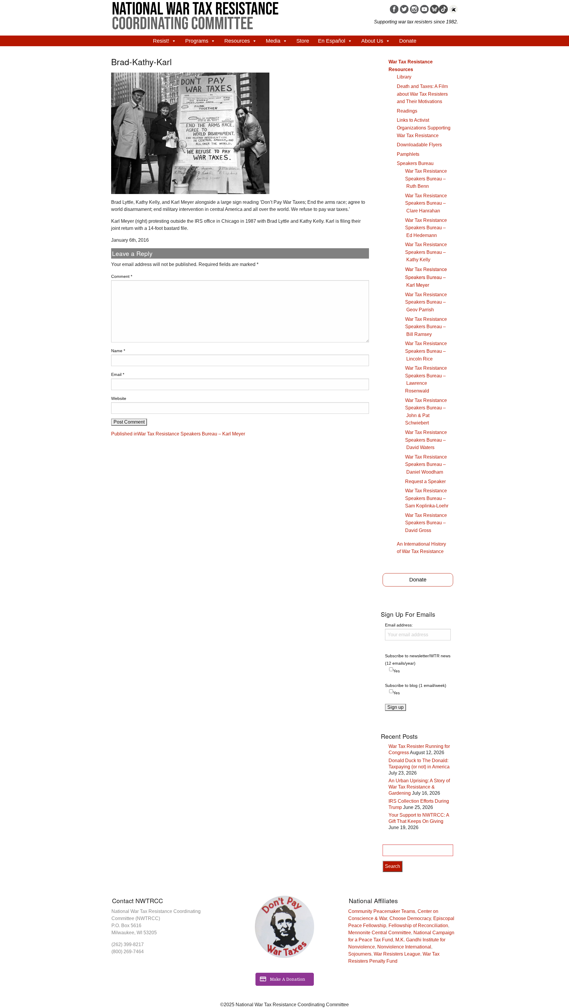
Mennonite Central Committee (379, 932)
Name (118, 350)
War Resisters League (397, 953)
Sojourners (359, 953)
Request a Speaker (425, 481)
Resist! (161, 41)
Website (118, 398)
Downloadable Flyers (419, 144)
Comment (121, 276)
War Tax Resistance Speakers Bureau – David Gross (426, 523)
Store (302, 41)
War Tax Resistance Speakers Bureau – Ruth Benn (426, 179)
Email (117, 374)
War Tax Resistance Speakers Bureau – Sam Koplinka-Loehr (426, 498)
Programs (196, 41)
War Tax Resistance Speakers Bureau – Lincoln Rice (426, 351)
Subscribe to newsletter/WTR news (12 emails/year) (417, 659)
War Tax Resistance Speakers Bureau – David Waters (426, 440)
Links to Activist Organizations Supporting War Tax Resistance (423, 128)
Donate (407, 41)
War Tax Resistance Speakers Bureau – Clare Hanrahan (426, 203)
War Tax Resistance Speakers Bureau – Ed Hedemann (426, 228)
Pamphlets (408, 154)
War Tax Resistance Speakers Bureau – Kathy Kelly (426, 252)
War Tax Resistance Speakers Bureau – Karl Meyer (426, 277)
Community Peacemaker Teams (381, 911)
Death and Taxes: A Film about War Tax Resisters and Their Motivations (422, 94)
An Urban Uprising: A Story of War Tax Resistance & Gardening (419, 787)
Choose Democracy (410, 918)
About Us (372, 41)
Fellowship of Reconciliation (418, 925)
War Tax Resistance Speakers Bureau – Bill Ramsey (426, 327)
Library (404, 76)
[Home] (195, 13)
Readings (407, 110)
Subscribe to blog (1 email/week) (415, 685)
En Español (331, 41)
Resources (237, 41)
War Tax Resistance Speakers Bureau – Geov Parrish (426, 302)
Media (273, 41)
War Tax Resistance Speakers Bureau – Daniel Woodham (426, 464)
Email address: (399, 625)
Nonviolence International (404, 946)
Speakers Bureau (415, 163)
